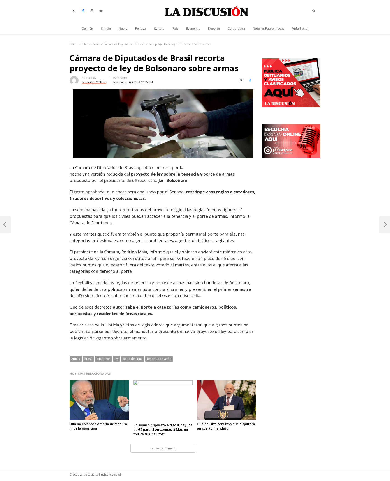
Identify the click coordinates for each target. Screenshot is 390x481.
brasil (88, 359)
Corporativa (236, 28)
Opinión (87, 28)
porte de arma (133, 359)
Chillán (106, 28)
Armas (75, 359)
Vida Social (300, 28)
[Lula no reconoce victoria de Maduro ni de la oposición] (99, 383)
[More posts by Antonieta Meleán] (74, 79)
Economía (193, 28)
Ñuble (123, 28)
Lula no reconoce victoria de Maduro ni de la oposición (98, 426)
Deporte (214, 28)
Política (140, 28)
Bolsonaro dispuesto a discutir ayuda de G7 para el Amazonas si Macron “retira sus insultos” (163, 429)
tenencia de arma (159, 359)
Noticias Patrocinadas (268, 28)
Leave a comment (163, 448)
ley (117, 359)
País (175, 28)
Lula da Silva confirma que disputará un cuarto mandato (226, 426)
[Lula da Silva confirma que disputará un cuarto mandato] (226, 383)
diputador (103, 359)
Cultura (159, 28)
